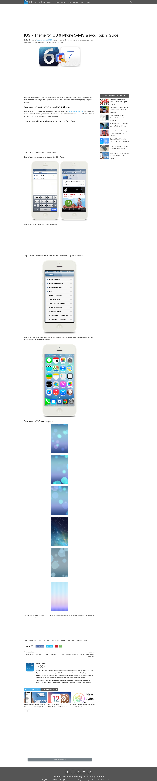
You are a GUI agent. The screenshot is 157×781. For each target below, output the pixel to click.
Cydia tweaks (55, 640)
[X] (47, 667)
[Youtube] (84, 772)
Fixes (69, 2)
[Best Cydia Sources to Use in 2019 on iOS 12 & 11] (84, 697)
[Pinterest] (79, 772)
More (88, 2)
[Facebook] (38, 667)
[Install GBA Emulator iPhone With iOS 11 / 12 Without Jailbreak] (104, 109)
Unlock (75, 2)
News (57, 2)
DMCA (86, 777)
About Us (57, 777)
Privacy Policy (66, 777)
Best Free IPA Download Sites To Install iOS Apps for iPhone (119, 102)
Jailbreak (79, 640)
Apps (63, 2)
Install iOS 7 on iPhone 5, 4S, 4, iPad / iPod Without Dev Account (78, 655)
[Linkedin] (42, 667)
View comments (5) (59, 759)
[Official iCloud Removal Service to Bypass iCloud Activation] (104, 117)
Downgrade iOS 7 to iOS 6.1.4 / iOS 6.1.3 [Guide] (40, 654)
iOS (73, 640)
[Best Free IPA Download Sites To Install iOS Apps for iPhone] (104, 101)
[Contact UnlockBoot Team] (90, 772)
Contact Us (100, 777)
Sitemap (92, 777)
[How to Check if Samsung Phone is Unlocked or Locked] (104, 133)
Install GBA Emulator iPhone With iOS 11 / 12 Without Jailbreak (119, 110)
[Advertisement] (78, 18)
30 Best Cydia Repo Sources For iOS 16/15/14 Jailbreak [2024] (119, 156)
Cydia (68, 640)
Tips (81, 2)
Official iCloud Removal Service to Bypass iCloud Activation (118, 118)
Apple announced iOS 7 (44, 40)
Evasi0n (63, 640)
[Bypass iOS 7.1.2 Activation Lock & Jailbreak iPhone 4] (104, 126)
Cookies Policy (77, 777)
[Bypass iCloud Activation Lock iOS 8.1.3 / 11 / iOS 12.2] (104, 141)
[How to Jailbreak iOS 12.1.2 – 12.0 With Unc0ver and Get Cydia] (59, 697)
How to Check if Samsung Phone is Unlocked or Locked (118, 133)
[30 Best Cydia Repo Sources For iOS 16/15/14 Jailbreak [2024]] (35, 697)
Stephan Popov (41, 663)
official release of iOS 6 (75, 111)
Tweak (85, 640)
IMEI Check (47, 2)
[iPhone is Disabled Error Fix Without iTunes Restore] (104, 148)
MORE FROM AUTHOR (49, 689)
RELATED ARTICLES (32, 689)
